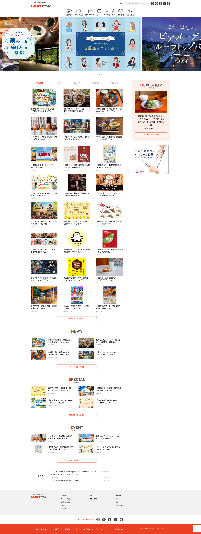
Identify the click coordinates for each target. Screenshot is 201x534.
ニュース (76, 83)
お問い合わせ (119, 529)
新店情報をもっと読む (151, 135)
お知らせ (54, 477)
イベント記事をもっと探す (77, 460)
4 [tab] (101, 74)
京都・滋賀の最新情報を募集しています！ (66, 480)
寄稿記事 (95, 83)
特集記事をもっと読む (76, 415)
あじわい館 (113, 83)
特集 (58, 83)
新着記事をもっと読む (76, 319)
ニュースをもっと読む (76, 367)
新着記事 (39, 83)
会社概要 (56, 529)
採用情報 (67, 529)
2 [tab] (97, 74)
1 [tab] (95, 74)
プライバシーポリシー (102, 529)
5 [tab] (103, 74)
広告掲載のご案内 (41, 529)
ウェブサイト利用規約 (83, 529)
